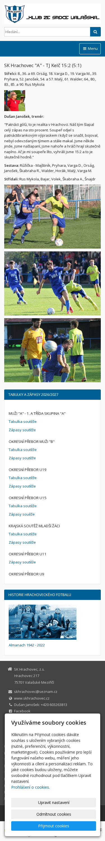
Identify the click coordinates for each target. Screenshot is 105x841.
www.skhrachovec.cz (32, 698)
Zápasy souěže (22, 514)
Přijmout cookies (53, 825)
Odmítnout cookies (53, 814)
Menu (92, 48)
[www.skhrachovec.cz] (52, 14)
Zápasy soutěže (22, 429)
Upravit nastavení (53, 802)
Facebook (22, 710)
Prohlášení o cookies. (30, 787)
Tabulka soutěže (23, 421)
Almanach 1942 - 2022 (27, 645)
